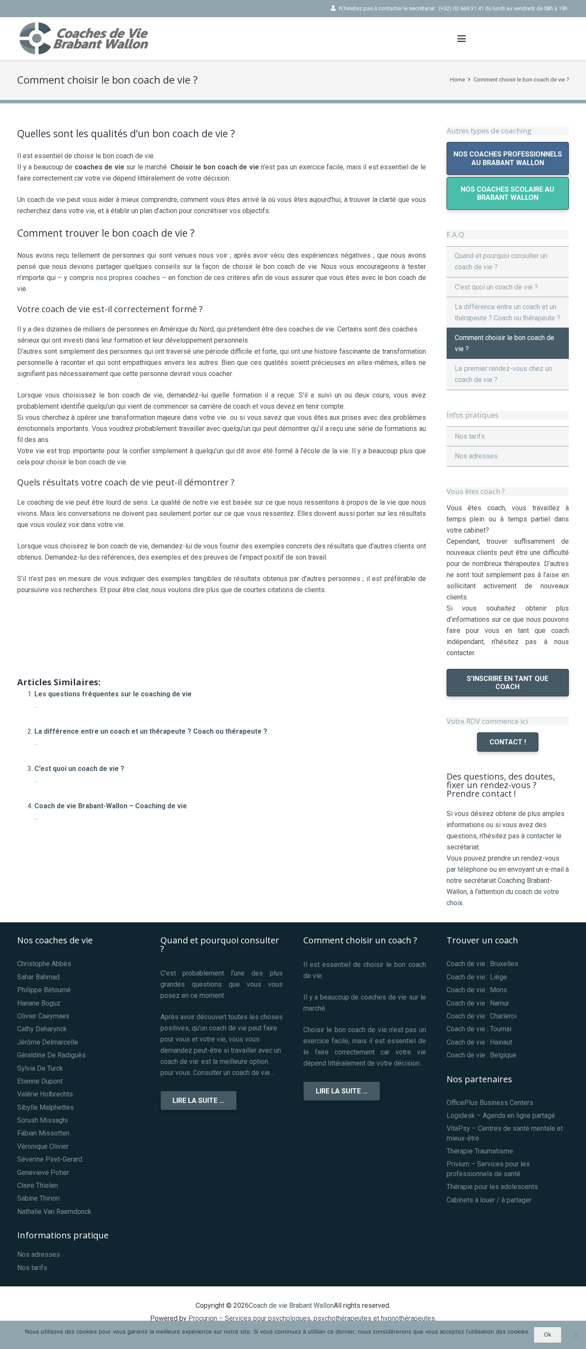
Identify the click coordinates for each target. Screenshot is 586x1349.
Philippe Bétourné (44, 990)
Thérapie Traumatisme (480, 1151)
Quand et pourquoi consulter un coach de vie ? (501, 261)
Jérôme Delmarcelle (47, 1042)
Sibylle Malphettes (45, 1107)
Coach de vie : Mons (477, 990)
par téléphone (467, 869)
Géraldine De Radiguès (51, 1055)
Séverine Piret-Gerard (49, 1159)
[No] (575, 1335)
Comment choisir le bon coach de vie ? (504, 343)
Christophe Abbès (44, 964)
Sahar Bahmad (38, 977)
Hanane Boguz (38, 1003)
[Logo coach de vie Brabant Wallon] (88, 39)
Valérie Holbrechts (45, 1094)
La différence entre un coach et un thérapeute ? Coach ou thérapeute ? (150, 731)
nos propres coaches (128, 278)
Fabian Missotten (43, 1133)
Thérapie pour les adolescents (492, 1187)
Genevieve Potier (43, 1172)
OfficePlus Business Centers (490, 1103)
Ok (547, 1334)
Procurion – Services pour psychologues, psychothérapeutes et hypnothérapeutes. (312, 1318)
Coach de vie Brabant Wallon (291, 1305)
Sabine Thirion (38, 1198)
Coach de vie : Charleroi (482, 1016)
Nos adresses (476, 456)
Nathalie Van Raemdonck (54, 1211)
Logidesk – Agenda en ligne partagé (501, 1115)
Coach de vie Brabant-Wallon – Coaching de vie (110, 806)
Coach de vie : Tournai (479, 1029)
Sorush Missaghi (42, 1120)
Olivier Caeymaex (43, 1016)
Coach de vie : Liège (477, 977)
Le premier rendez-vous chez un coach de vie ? (503, 374)
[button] (461, 38)
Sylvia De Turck (40, 1068)
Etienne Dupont (40, 1081)
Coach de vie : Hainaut (479, 1042)
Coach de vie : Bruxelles (482, 964)
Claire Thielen (37, 1185)
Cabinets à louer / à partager (489, 1200)
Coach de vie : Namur (478, 1003)
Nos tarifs (470, 436)
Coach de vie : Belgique (482, 1055)
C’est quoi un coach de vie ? (79, 769)
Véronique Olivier (43, 1146)
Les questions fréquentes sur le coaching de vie (113, 694)
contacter (540, 836)
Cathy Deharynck (42, 1029)
